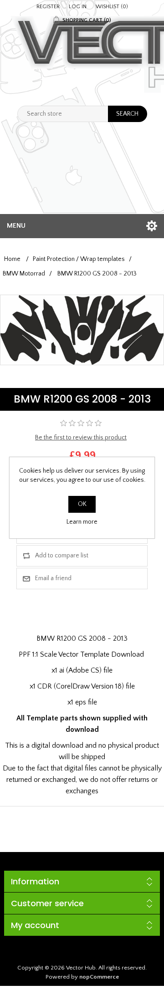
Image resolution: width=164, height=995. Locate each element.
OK (82, 504)
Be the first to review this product (81, 437)
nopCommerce (99, 977)
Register (48, 7)
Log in (78, 7)
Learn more (82, 522)
